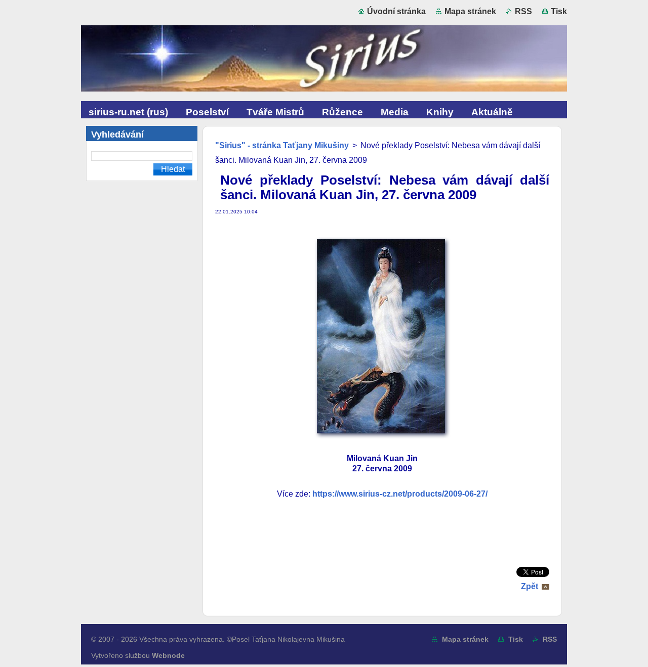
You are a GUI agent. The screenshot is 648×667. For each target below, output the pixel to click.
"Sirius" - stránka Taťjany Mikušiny (282, 145)
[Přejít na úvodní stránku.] (324, 60)
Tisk (559, 11)
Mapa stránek (470, 11)
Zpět (529, 586)
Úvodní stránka (396, 11)
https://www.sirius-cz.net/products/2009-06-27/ (400, 494)
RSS (523, 11)
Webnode (168, 655)
